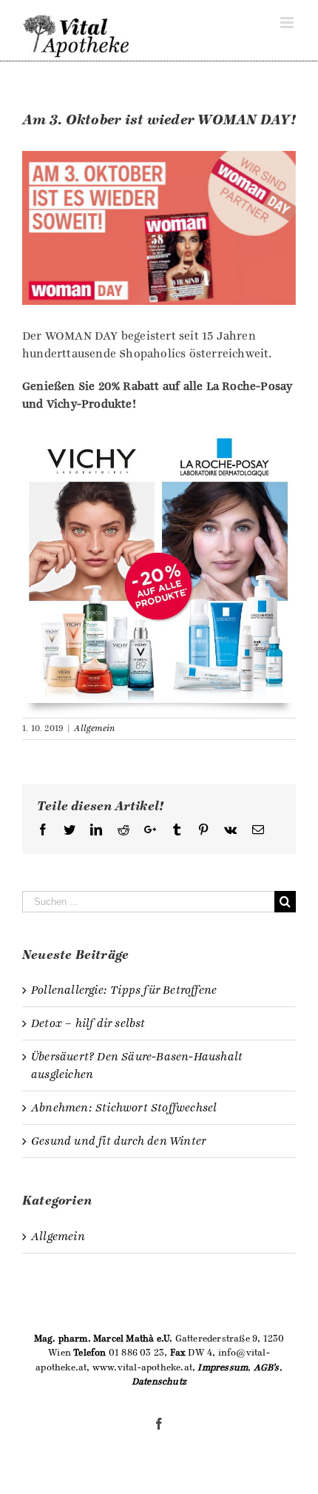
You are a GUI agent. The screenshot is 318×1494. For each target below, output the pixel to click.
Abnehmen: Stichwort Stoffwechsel (124, 1107)
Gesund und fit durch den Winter (118, 1141)
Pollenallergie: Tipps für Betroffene (124, 990)
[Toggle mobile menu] (288, 22)
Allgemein (94, 728)
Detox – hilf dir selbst (88, 1023)
